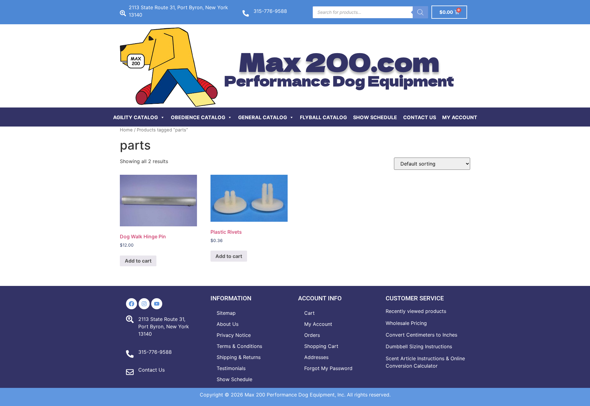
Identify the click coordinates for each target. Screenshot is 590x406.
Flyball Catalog (323, 117)
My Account (459, 117)
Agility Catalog (135, 117)
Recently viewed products (416, 311)
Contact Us (419, 117)
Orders (312, 335)
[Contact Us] (130, 372)
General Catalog (262, 117)
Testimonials (231, 368)
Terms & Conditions (239, 346)
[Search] (420, 12)
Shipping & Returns (239, 357)
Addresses (316, 357)
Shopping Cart (321, 346)
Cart (309, 313)
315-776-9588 (270, 11)
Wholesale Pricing (406, 323)
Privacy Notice (234, 335)
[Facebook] (131, 303)
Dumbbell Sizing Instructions (419, 346)
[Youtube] (156, 303)
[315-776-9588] (245, 13)
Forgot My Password (328, 368)
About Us (227, 324)
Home (126, 130)
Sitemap (226, 313)
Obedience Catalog (198, 117)
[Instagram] (144, 303)
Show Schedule (375, 117)
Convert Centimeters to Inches (421, 335)
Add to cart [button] (138, 261)
